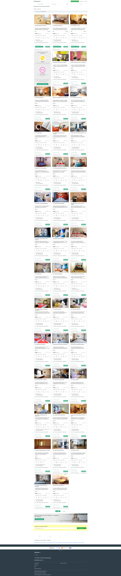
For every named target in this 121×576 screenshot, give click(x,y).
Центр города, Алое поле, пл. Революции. (78, 62)
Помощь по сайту (37, 568)
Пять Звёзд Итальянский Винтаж (59, 414)
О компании (36, 563)
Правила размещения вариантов (40, 571)
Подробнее (48, 46)
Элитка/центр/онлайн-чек (58, 25)
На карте (54, 4)
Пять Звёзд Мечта (38, 273)
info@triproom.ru (39, 560)
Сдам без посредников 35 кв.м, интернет (60, 97)
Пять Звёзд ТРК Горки (75, 450)
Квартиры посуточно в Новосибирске (65, 542)
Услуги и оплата (63, 563)
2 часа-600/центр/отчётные (76, 238)
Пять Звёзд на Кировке (39, 97)
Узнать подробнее (39, 519)
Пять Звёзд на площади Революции (77, 344)
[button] (85, 1)
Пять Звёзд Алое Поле (57, 309)
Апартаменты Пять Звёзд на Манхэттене (78, 132)
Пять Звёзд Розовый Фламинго (58, 238)
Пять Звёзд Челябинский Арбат (59, 203)
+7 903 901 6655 (38, 558)
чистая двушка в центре (75, 25)
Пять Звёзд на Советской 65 (40, 344)
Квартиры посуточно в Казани (78, 542)
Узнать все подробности (42, 84)
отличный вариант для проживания (77, 273)
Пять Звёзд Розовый (74, 379)
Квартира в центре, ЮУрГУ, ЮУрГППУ (59, 62)
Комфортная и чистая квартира (41, 168)
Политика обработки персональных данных (42, 574)
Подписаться (81, 528)
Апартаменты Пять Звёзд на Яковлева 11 (60, 344)
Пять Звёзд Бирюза (38, 132)
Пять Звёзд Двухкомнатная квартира (60, 168)
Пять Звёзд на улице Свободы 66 (77, 168)
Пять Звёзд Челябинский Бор (58, 450)
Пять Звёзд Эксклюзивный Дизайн (41, 203)
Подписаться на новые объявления (41, 526)
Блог (35, 566)
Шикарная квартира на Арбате (40, 25)
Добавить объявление (75, 1)
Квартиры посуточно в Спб (52, 542)
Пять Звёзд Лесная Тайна (75, 309)
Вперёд (64, 511)
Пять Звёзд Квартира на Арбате (41, 379)
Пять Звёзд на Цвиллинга (57, 273)
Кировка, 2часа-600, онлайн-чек (58, 485)
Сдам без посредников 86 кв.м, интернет (42, 450)
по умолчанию (40, 11)
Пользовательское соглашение (40, 572)
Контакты (36, 565)
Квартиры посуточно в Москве (40, 542)
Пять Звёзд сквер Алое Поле (76, 97)
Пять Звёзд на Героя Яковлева (58, 379)
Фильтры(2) (40, 4)
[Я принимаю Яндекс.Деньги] (52, 547)
